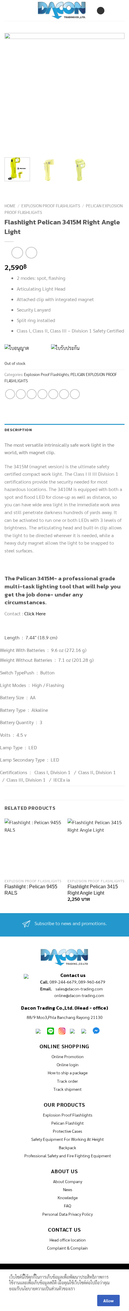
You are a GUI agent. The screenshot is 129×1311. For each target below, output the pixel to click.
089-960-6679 (91, 981)
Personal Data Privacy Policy (67, 1214)
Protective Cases (67, 1131)
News (67, 1189)
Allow (108, 1300)
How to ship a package (68, 1072)
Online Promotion (68, 1056)
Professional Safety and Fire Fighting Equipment (67, 1155)
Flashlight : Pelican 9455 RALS (30, 889)
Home (10, 205)
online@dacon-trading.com (79, 995)
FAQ (67, 1205)
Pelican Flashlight (67, 1123)
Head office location (68, 1239)
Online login (68, 1064)
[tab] (64, 430)
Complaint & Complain (67, 1247)
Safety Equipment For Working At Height (67, 1139)
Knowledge (68, 1197)
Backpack (67, 1147)
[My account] (100, 10)
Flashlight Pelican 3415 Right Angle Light (93, 889)
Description (18, 430)
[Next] (107, 93)
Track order (67, 1081)
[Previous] (21, 93)
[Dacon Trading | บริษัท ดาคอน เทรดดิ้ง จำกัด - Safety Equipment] (62, 10)
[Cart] (115, 10)
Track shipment (67, 1089)
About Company (67, 1181)
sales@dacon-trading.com (79, 988)
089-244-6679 (63, 981)
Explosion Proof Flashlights (50, 205)
